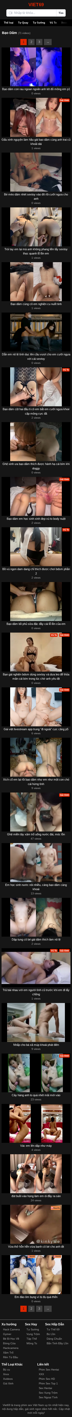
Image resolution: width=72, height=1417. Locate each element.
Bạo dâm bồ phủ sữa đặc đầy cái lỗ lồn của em (36, 623)
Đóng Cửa (9, 1343)
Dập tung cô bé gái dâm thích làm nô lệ (36, 939)
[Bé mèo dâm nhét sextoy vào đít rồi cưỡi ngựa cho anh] (36, 172)
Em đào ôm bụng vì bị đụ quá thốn (36, 1297)
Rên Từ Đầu (10, 1357)
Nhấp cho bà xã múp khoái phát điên (36, 1044)
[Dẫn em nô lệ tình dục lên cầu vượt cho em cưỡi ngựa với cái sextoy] (36, 332)
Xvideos (8, 1378)
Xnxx (64, 22)
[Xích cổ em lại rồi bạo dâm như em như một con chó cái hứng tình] (36, 757)
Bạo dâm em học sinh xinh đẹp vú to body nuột (36, 518)
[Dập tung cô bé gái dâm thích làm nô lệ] (36, 917)
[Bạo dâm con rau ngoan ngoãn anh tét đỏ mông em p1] (36, 66)
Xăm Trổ (8, 1352)
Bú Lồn (51, 1334)
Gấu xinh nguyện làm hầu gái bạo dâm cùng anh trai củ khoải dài (36, 142)
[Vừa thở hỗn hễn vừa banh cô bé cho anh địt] (36, 1224)
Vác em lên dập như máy (36, 1145)
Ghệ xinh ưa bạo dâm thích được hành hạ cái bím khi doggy (36, 466)
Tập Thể (31, 1338)
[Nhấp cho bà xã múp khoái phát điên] (36, 1022)
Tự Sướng (39, 22)
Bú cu (6, 1369)
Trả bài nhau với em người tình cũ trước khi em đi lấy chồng (36, 992)
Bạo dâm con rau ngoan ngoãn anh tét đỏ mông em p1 (36, 89)
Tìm (61, 12)
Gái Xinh (8, 1383)
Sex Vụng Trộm (48, 1392)
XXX (41, 1374)
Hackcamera (10, 1347)
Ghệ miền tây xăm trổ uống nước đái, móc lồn (36, 834)
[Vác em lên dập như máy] (36, 1123)
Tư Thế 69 (53, 1329)
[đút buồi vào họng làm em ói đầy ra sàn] (36, 1173)
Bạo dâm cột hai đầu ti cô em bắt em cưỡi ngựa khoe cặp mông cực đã (36, 411)
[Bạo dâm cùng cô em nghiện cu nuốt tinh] (36, 281)
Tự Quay (23, 22)
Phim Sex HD (47, 1378)
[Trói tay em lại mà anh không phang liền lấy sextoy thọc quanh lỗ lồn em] (36, 226)
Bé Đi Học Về (11, 1338)
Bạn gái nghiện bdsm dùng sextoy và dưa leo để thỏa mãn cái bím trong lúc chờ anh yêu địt (36, 676)
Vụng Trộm (33, 1334)
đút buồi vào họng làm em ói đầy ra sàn (36, 1196)
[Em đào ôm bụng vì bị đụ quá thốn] (36, 1274)
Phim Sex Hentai (49, 1369)
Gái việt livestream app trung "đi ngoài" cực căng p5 (36, 729)
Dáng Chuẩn (54, 1338)
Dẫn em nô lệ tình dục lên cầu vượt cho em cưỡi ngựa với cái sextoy (36, 356)
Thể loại (8, 22)
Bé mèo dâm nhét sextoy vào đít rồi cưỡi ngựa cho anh (36, 196)
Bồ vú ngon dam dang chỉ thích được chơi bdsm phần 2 (36, 571)
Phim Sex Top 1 (48, 1383)
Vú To (53, 22)
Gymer (7, 1334)
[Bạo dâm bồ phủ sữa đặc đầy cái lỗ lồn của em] (36, 601)
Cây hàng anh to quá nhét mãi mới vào (36, 1095)
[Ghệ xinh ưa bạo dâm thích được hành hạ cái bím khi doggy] (36, 441)
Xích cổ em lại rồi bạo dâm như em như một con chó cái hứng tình (36, 782)
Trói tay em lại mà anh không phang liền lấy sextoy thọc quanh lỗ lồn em (36, 251)
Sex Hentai (45, 1388)
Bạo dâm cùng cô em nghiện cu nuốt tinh (36, 304)
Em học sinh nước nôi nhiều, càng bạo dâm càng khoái (36, 887)
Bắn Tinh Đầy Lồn (57, 1343)
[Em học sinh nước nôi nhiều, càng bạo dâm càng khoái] (36, 862)
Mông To (31, 1343)
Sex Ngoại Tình (48, 1397)
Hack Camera (11, 1329)
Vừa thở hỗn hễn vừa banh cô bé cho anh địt (36, 1246)
